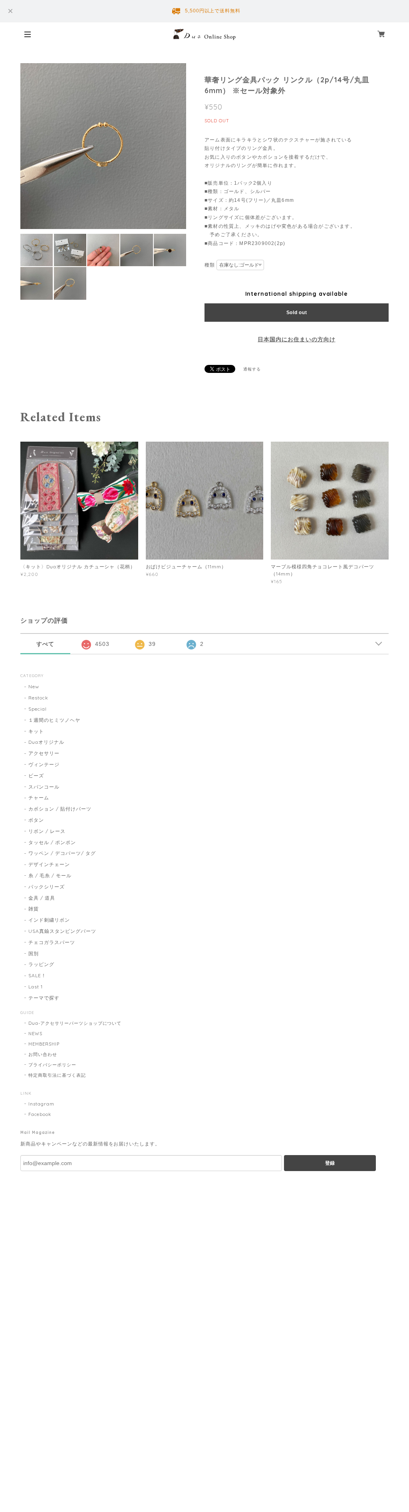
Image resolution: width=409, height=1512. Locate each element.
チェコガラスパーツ (51, 942)
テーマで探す (44, 998)
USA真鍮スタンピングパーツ (62, 931)
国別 (33, 953)
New (33, 686)
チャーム (38, 798)
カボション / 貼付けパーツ (59, 809)
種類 (209, 265)
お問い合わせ (42, 1054)
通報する (252, 369)
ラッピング (41, 964)
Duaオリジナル (46, 742)
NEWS (35, 1033)
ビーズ (36, 776)
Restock (38, 698)
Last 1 (35, 987)
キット (36, 731)
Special (37, 709)
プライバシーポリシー (52, 1065)
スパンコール (44, 787)
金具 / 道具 (41, 898)
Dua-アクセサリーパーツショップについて (74, 1023)
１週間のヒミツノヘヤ (54, 720)
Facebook (39, 1114)
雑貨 (33, 909)
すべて (45, 644)
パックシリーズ (46, 887)
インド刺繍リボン (49, 920)
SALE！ (37, 975)
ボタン (36, 820)
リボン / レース (47, 831)
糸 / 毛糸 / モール (49, 876)
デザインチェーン (49, 864)
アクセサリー (44, 753)
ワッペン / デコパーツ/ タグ (61, 853)
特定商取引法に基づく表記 (57, 1075)
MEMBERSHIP (44, 1044)
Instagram (41, 1104)
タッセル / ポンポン (52, 842)
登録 (330, 1163)
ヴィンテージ (44, 764)
